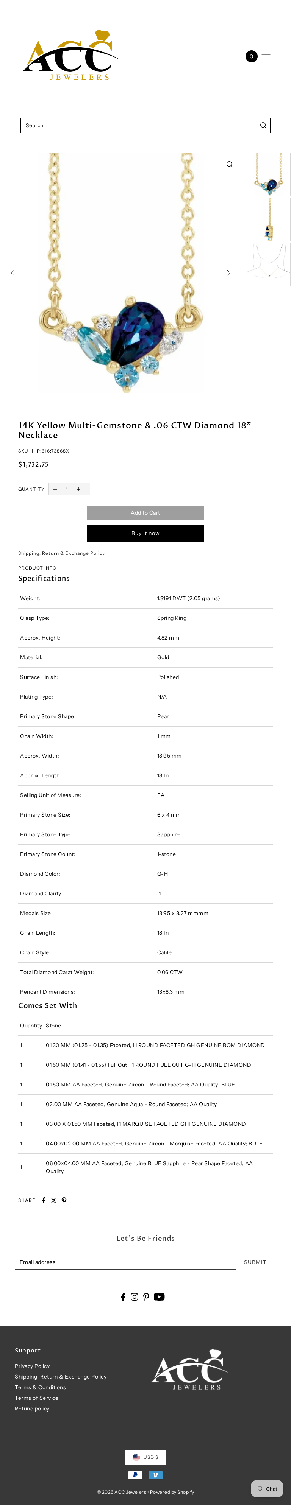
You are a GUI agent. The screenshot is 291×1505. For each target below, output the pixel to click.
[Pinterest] (146, 1297)
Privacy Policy (32, 1366)
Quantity (31, 489)
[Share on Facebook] (44, 1200)
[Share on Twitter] (54, 1200)
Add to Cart (145, 512)
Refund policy (32, 1408)
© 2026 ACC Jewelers (122, 1492)
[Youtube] (159, 1297)
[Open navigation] (266, 56)
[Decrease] (55, 489)
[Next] (229, 273)
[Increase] (78, 489)
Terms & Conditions (40, 1387)
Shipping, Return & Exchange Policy (60, 1376)
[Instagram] (134, 1297)
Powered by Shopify (172, 1492)
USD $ (151, 1457)
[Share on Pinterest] (64, 1200)
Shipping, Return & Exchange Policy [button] (61, 553)
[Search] (263, 125)
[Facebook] (123, 1297)
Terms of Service (36, 1397)
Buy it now (145, 533)
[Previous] (12, 273)
